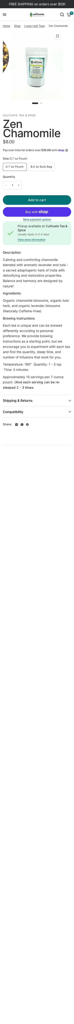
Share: (7, 424)
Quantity (9, 177)
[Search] (62, 14)
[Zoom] (57, 36)
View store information (31, 240)
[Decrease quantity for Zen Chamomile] (6, 185)
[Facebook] (16, 424)
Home (6, 25)
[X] (22, 424)
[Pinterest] (27, 424)
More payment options (37, 219)
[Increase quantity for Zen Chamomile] (19, 185)
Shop (17, 25)
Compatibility (13, 412)
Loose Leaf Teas (34, 25)
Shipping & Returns (17, 400)
